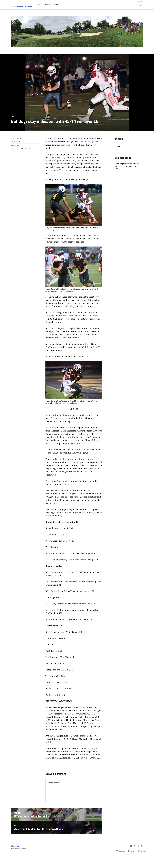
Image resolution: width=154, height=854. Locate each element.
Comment (94, 798)
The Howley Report (22, 6)
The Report (15, 846)
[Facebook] (131, 846)
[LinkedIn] (134, 846)
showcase (16, 142)
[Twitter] (138, 846)
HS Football (15, 116)
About (47, 5)
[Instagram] (141, 846)
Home (39, 5)
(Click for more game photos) (62, 291)
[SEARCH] (140, 4)
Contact (56, 5)
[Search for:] (129, 146)
